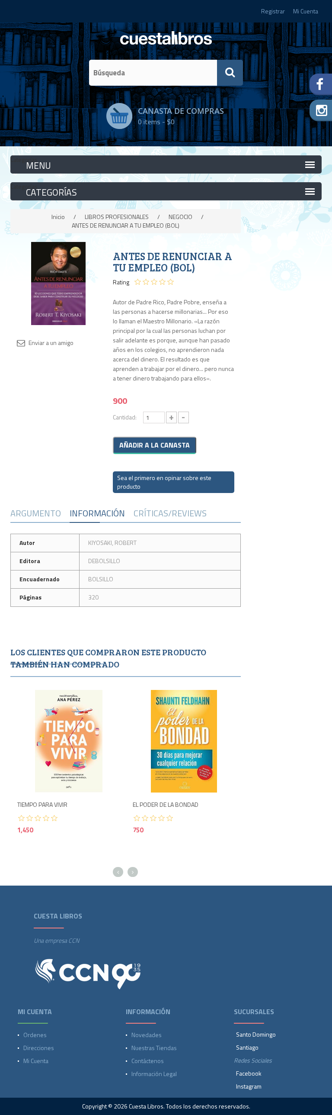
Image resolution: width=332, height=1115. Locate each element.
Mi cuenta (35, 1060)
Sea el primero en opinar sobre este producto (164, 482)
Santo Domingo (256, 1034)
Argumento (35, 513)
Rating (121, 282)
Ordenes (35, 1034)
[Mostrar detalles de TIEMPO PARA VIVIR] (68, 741)
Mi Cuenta (305, 11)
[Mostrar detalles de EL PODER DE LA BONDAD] (184, 741)
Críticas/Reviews (170, 513)
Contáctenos (147, 1060)
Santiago (247, 1047)
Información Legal (154, 1073)
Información (97, 513)
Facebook (249, 1073)
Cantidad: (125, 417)
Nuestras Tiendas (154, 1047)
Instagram (249, 1086)
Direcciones (38, 1047)
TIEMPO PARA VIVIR (42, 805)
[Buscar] (230, 73)
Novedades (146, 1034)
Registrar (273, 11)
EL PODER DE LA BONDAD (165, 805)
